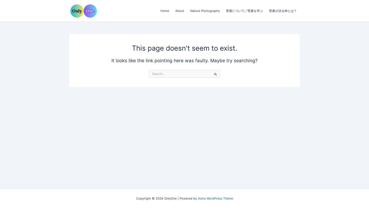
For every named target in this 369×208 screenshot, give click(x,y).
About (179, 11)
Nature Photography (205, 11)
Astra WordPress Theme (215, 198)
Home (164, 11)
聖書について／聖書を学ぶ (244, 11)
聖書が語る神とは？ (283, 11)
